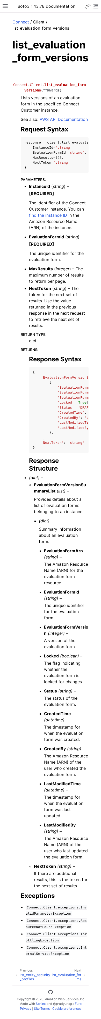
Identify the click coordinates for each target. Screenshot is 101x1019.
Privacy (25, 1008)
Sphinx (41, 1004)
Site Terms (42, 1008)
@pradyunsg (62, 1004)
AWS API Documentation (64, 119)
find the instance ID (48, 215)
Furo (78, 1004)
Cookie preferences (66, 1008)
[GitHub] (50, 993)
